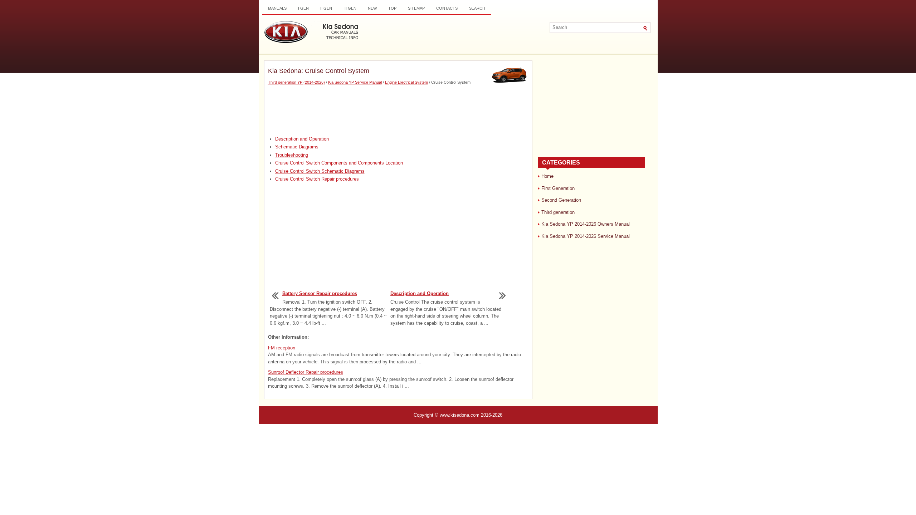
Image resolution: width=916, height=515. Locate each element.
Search (477, 8)
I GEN (303, 8)
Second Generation (561, 200)
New (372, 8)
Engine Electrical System (406, 82)
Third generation (558, 212)
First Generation (558, 188)
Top (392, 8)
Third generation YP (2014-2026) (296, 82)
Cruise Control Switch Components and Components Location (339, 163)
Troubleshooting (291, 155)
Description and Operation (302, 139)
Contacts (447, 8)
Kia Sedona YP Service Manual (355, 82)
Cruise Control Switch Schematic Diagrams (320, 171)
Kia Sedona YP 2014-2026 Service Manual (585, 236)
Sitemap (416, 8)
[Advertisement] (398, 110)
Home (547, 176)
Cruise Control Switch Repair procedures (317, 179)
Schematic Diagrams (296, 146)
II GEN (326, 8)
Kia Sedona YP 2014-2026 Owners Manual (585, 224)
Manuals (277, 8)
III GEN (350, 8)
